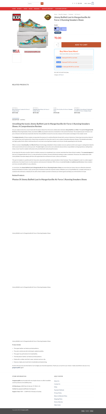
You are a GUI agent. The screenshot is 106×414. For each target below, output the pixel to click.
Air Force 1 (77, 14)
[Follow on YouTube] (81, 3)
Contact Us (57, 384)
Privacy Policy (58, 393)
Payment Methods (59, 390)
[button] (89, 3)
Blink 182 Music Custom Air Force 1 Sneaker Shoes (21, 110)
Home (14, 8)
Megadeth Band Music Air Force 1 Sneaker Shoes (41, 110)
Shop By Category (47, 8)
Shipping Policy (58, 399)
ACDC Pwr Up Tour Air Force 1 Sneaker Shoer (63, 110)
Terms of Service (58, 402)
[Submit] (42, 3)
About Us (56, 381)
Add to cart (81, 45)
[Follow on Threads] (76, 3)
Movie (30, 8)
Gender (56, 25)
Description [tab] (15, 119)
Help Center (57, 405)
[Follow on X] (74, 3)
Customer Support (61, 8)
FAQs (55, 387)
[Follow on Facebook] (72, 3)
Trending (36, 8)
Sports (19, 8)
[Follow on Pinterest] (78, 3)
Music (25, 8)
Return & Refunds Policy (60, 396)
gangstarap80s (16, 367)
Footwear (71, 14)
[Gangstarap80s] (18, 3)
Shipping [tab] (22, 119)
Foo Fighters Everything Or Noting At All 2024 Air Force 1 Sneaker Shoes (83, 110)
